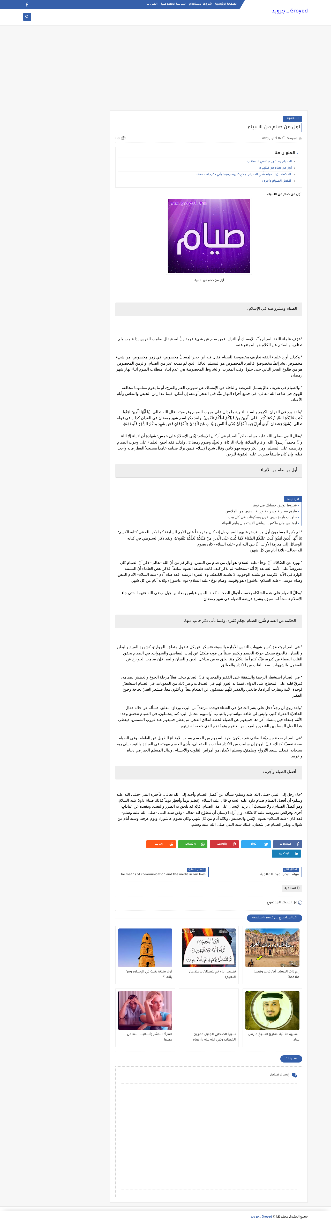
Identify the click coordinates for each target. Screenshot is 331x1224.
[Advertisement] (165, 70)
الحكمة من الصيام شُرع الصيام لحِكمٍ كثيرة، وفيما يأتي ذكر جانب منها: (244, 174)
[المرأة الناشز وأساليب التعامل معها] (145, 1010)
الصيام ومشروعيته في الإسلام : (269, 162)
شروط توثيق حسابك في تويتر (274, 505)
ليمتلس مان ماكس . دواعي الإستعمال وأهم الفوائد (259, 523)
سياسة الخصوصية (173, 4)
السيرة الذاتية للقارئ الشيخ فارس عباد (273, 1037)
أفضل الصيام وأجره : (277, 181)
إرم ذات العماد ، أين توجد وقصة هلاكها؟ (276, 974)
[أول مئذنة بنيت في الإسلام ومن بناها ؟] (145, 947)
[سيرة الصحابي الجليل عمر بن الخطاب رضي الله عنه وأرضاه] (209, 1010)
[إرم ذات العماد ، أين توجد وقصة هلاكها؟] (272, 947)
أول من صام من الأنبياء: (275, 168)
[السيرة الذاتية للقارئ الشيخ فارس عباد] (272, 1010)
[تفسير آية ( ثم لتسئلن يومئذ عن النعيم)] (209, 947)
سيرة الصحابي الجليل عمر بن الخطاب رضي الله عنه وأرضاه (214, 1037)
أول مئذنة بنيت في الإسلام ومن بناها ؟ (148, 974)
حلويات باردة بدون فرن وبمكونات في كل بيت (262, 517)
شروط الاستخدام (200, 4)
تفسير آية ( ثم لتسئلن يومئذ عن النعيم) (212, 974)
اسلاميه (292, 118)
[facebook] (26, 4)
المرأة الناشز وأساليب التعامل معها (149, 1037)
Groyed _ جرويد (290, 11)
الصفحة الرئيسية (226, 4)
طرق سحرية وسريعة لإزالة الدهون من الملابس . (260, 511)
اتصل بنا (151, 4)
